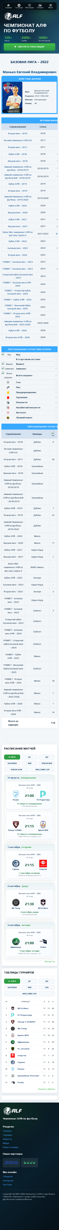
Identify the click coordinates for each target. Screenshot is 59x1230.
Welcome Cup (43, 769)
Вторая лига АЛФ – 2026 (18, 337)
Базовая (12, 763)
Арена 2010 (23, 1035)
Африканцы (23, 1042)
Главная (7, 1131)
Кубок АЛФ (16, 769)
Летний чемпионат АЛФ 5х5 (18, 140)
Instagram (8, 1180)
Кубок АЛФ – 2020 (18, 205)
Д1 (29, 757)
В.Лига (12, 757)
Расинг (21, 1069)
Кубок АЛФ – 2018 (18, 154)
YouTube (7, 1184)
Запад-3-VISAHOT (27, 1022)
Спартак (22, 1055)
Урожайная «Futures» (28, 1076)
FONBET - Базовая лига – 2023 (18, 262)
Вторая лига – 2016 (17, 133)
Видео (6, 1143)
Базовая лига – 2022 (18, 248)
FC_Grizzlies (23, 1049)
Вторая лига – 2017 (17, 147)
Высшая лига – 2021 (18, 226)
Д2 (46, 757)
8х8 (29, 987)
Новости (7, 1139)
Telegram (8, 1176)
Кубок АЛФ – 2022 (18, 241)
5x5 (47, 987)
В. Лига (12, 981)
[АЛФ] (21, 16)
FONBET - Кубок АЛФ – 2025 (18, 299)
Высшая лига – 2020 (18, 212)
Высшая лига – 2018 (18, 161)
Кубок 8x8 (47, 763)
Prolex (21, 1082)
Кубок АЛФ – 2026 (18, 330)
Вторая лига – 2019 (17, 190)
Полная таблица (46, 1089)
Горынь (21, 1062)
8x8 (29, 763)
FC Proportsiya (25, 1015)
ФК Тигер (22, 1029)
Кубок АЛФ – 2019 (18, 184)
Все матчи (50, 961)
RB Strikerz (23, 1008)
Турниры (7, 1135)
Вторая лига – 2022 (17, 255)
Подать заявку (10, 1147)
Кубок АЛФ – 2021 (18, 219)
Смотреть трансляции (31, 47)
